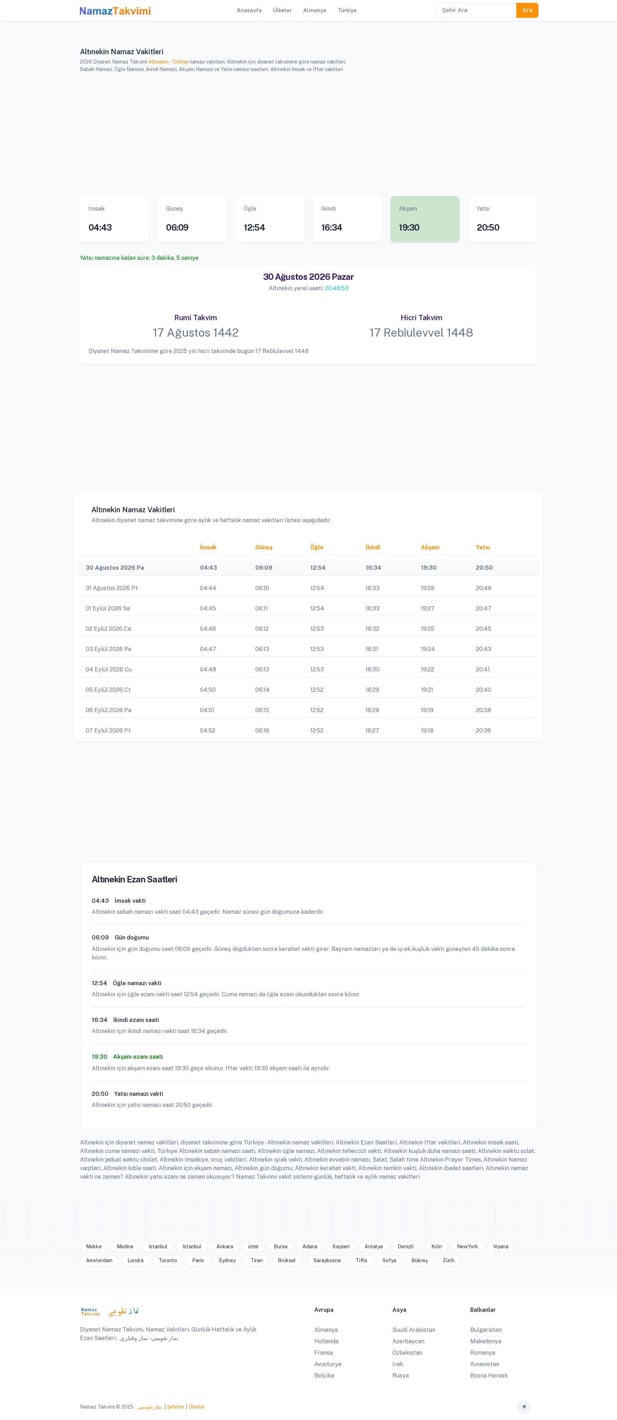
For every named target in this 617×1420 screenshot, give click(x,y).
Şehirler (176, 1407)
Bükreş (419, 1260)
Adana (309, 1246)
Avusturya (327, 1364)
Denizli (405, 1246)
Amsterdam (99, 1260)
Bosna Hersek (489, 1375)
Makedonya (485, 1341)
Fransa (323, 1352)
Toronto (168, 1260)
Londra (135, 1260)
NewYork (467, 1246)
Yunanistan (484, 1364)
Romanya (482, 1352)
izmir (253, 1246)
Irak (397, 1364)
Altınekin (158, 62)
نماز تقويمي (149, 1407)
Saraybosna (327, 1260)
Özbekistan (407, 1352)
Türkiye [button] (347, 10)
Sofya (389, 1260)
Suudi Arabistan (413, 1329)
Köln (436, 1246)
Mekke (94, 1246)
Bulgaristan (486, 1329)
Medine (125, 1246)
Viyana (500, 1246)
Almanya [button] (314, 10)
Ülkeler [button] (282, 10)
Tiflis (361, 1260)
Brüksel (287, 1260)
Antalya (374, 1246)
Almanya (326, 1329)
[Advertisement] (299, 135)
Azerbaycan (408, 1341)
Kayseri (341, 1246)
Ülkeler (196, 1407)
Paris (198, 1260)
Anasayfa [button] (249, 10)
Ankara (224, 1246)
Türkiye (180, 62)
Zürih (449, 1260)
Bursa (280, 1246)
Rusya (400, 1375)
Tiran (257, 1260)
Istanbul (158, 1246)
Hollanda (326, 1341)
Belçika (324, 1375)
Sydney (227, 1260)
